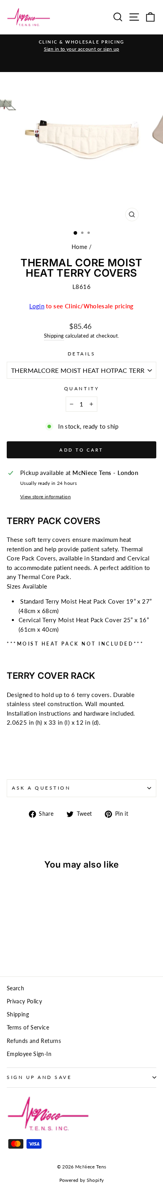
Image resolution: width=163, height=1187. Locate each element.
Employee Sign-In (29, 1054)
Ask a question (41, 788)
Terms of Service (28, 1027)
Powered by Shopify (81, 1180)
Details (82, 354)
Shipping (54, 336)
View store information (45, 496)
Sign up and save (39, 1077)
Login (36, 306)
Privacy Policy (24, 1001)
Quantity (81, 388)
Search (15, 988)
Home (79, 247)
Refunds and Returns (34, 1041)
